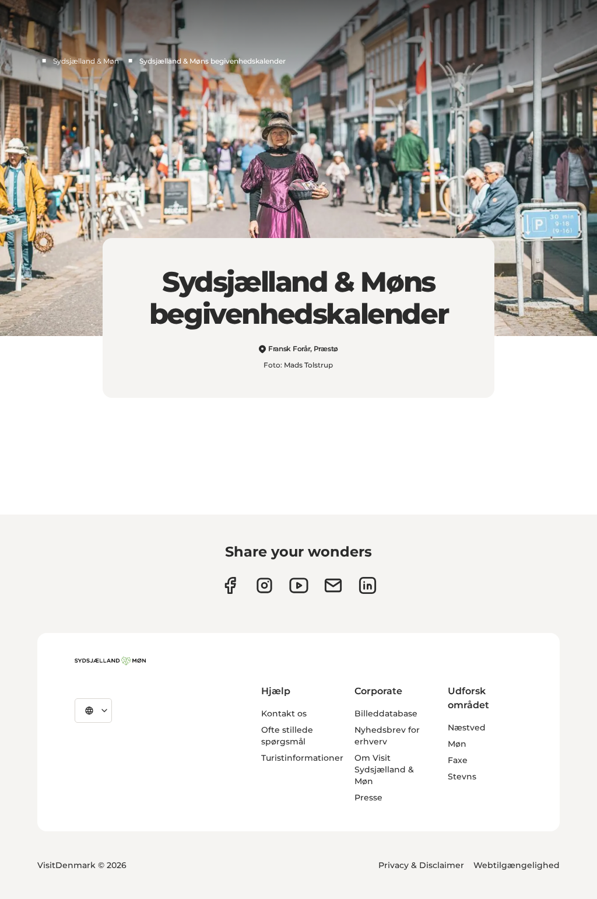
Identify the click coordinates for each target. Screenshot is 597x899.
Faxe (458, 760)
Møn (457, 744)
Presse (368, 797)
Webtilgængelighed (516, 865)
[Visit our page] (264, 585)
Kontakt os (284, 713)
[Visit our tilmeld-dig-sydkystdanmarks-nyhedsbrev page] (333, 585)
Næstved (467, 727)
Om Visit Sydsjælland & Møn (384, 769)
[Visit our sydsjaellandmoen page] (230, 585)
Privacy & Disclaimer (421, 865)
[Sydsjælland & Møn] (110, 661)
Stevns (462, 776)
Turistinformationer (302, 758)
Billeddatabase (385, 713)
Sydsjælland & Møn (86, 61)
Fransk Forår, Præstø (303, 348)
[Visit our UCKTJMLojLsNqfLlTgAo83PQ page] (299, 585)
